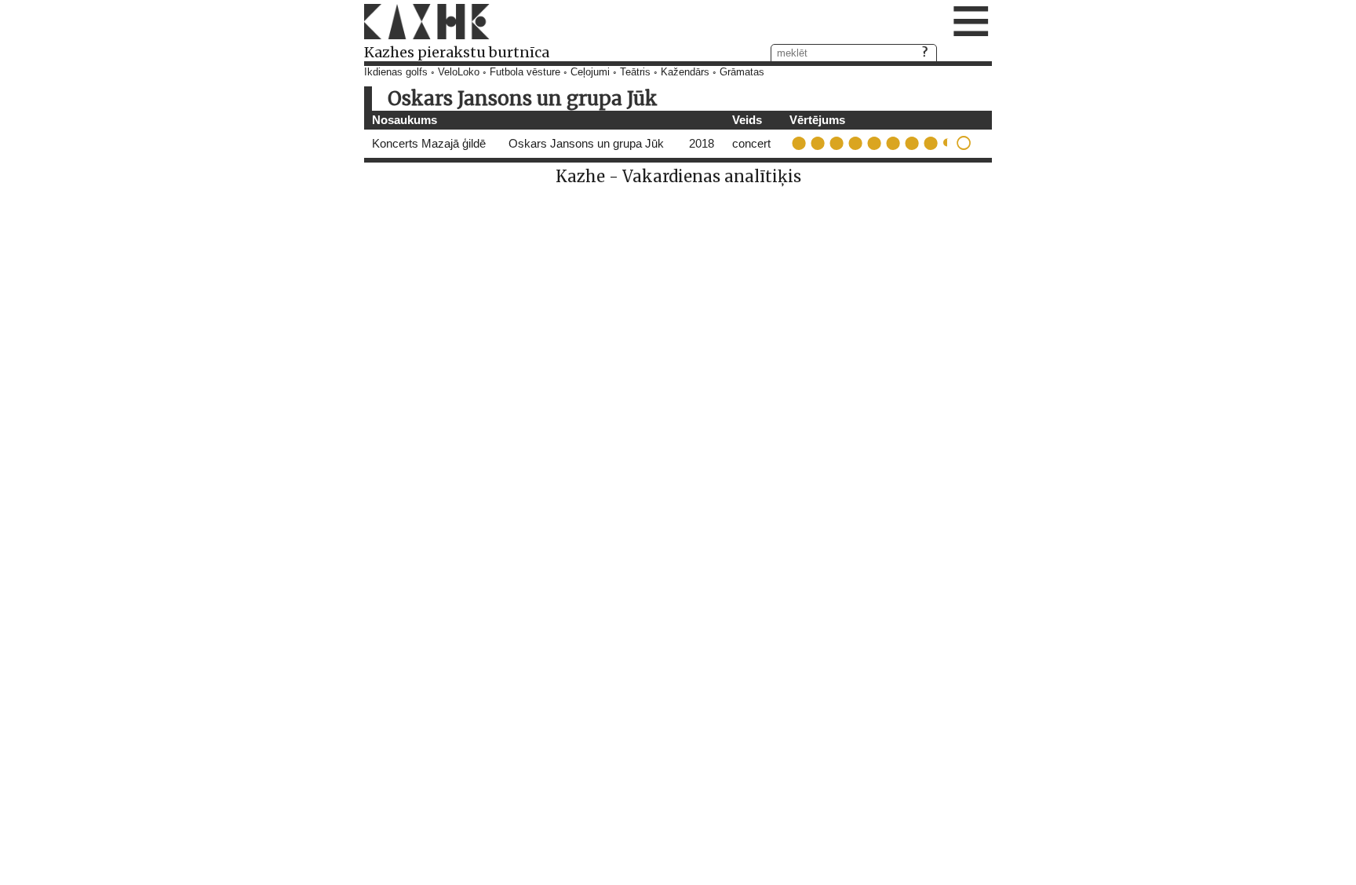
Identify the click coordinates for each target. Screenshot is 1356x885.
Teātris (635, 72)
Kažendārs (685, 72)
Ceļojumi (590, 72)
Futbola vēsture (525, 72)
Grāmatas (742, 72)
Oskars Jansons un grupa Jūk (586, 143)
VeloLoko (458, 72)
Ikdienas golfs (396, 72)
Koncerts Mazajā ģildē (429, 143)
